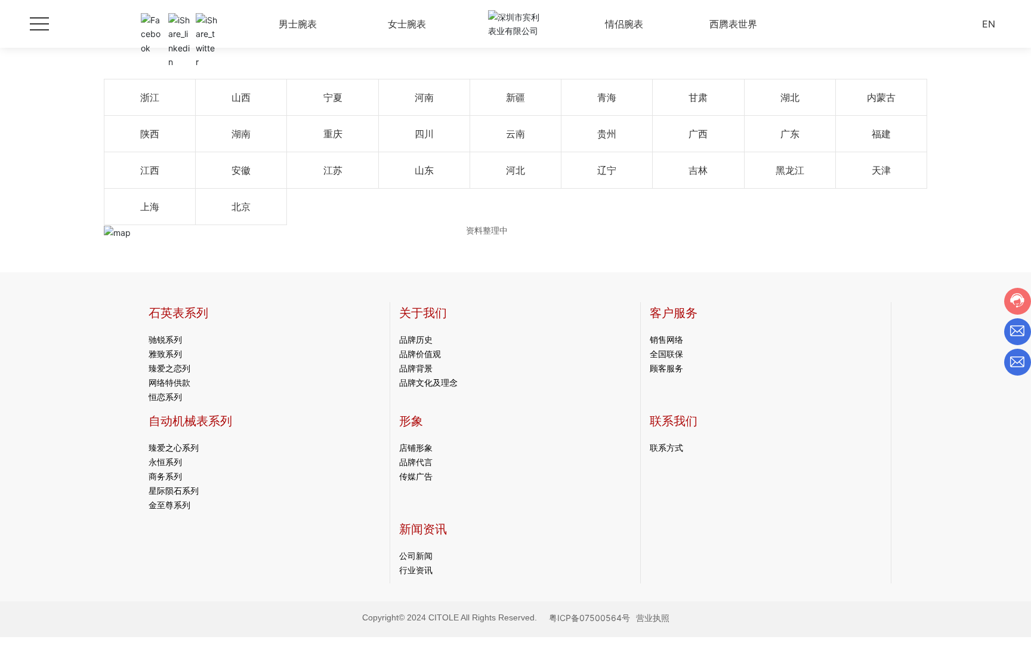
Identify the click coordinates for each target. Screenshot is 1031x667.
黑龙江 (790, 170)
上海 (149, 207)
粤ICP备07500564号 (589, 618)
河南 (424, 97)
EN (988, 24)
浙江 (149, 97)
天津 (881, 170)
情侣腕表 (624, 24)
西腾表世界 (733, 24)
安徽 (241, 170)
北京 (241, 207)
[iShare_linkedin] (179, 24)
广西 (698, 134)
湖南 (241, 134)
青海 (606, 97)
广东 (790, 134)
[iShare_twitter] (206, 24)
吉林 (698, 170)
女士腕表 (407, 24)
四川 (424, 134)
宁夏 (332, 97)
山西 (241, 97)
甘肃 (698, 97)
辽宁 (606, 170)
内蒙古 (881, 97)
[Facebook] (151, 24)
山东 (424, 170)
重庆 (332, 134)
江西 (149, 170)
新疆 (515, 97)
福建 (881, 134)
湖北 (790, 97)
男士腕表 (298, 24)
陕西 (149, 134)
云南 (515, 134)
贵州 (606, 134)
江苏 (332, 170)
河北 (515, 170)
